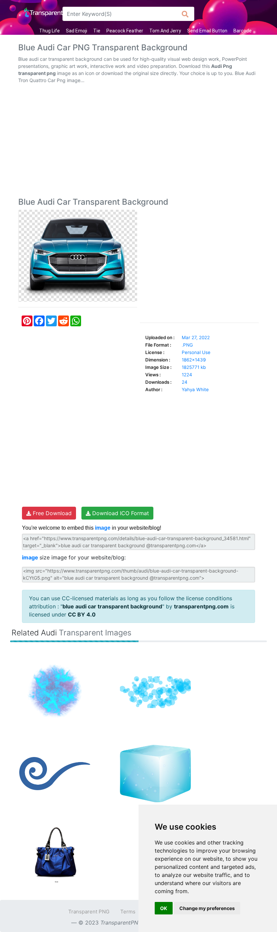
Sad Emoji (76, 30)
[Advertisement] (138, 142)
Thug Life (49, 30)
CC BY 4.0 (82, 614)
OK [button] (163, 908)
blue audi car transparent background (112, 606)
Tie (96, 30)
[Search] (185, 14)
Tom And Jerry (165, 30)
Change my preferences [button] (207, 908)
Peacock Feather (124, 30)
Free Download (51, 513)
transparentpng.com (201, 606)
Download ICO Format (120, 513)
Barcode (242, 30)
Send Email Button (207, 30)
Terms (127, 911)
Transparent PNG (88, 911)
